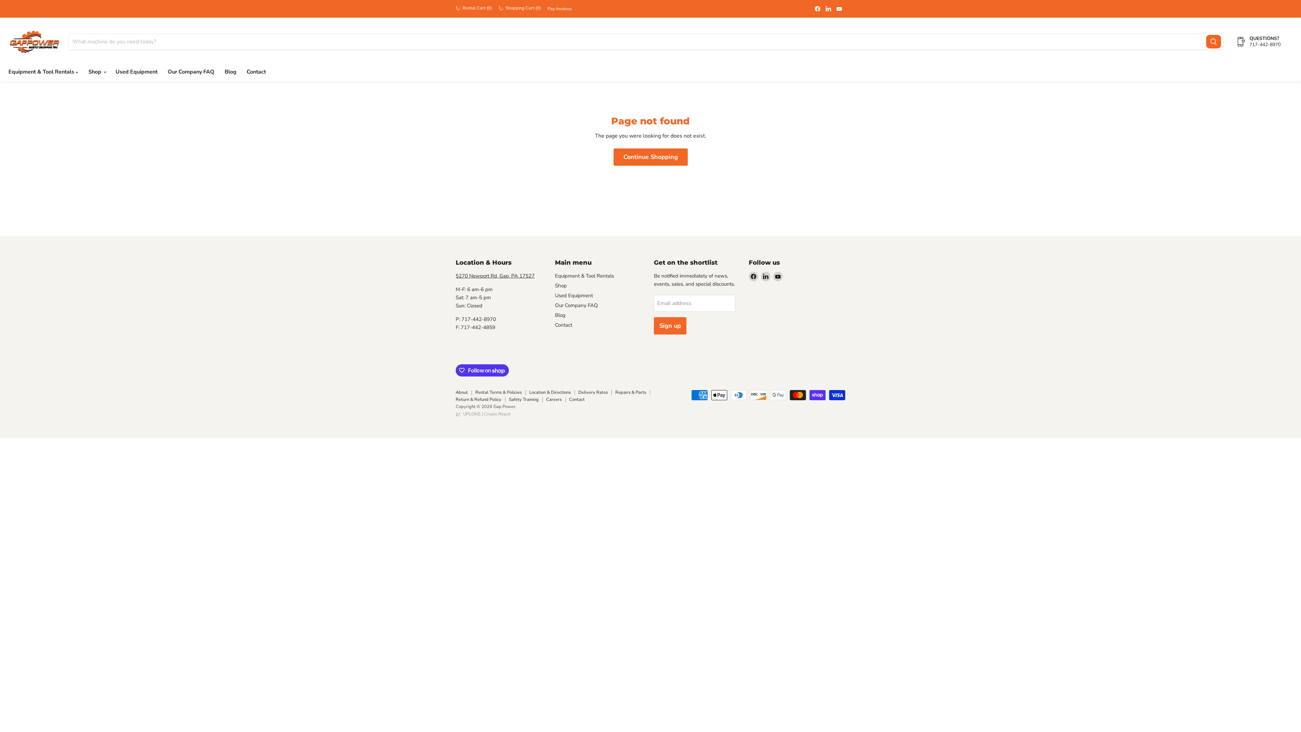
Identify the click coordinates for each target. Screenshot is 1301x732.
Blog (230, 72)
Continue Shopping (650, 157)
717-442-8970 (1265, 44)
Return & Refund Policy (478, 399)
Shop (95, 72)
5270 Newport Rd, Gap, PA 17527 (495, 275)
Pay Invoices (560, 9)
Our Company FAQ (191, 72)
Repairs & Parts (630, 392)
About (462, 392)
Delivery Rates (593, 392)
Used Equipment (137, 72)
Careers (554, 399)
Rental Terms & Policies (498, 392)
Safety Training (524, 399)
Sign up (670, 326)
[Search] (1213, 41)
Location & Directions (550, 392)
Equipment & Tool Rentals (42, 72)
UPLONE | (486, 414)
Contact (256, 72)
